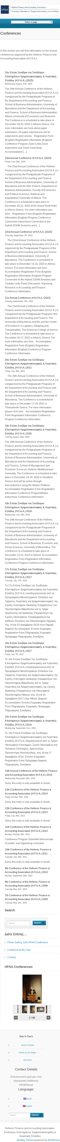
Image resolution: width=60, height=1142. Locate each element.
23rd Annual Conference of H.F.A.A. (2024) (28, 158)
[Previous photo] (16, 1017)
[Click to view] (24, 1009)
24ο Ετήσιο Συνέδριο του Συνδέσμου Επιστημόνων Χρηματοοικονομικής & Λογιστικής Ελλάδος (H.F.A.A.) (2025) (31, 76)
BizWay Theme (25, 1140)
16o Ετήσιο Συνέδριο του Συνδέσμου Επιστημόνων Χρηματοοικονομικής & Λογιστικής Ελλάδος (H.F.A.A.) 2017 (31, 647)
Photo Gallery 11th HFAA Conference (27, 942)
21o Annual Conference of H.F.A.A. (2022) (28, 298)
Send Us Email (27, 1045)
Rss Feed (28, 1060)
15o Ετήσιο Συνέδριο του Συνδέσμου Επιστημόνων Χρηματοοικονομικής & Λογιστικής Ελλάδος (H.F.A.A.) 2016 (31, 720)
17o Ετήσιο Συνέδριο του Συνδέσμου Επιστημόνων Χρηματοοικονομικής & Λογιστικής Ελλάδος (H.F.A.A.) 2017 (31, 573)
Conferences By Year (19, 950)
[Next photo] (48, 1017)
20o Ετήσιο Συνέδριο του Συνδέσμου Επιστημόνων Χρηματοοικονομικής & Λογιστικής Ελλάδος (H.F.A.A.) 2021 (31, 363)
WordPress (54, 1140)
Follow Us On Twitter (27, 1053)
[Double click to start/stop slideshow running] (32, 1009)
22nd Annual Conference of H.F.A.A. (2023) (28, 232)
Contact (11, 957)
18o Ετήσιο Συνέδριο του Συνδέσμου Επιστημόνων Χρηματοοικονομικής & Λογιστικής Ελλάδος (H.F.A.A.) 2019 (31, 507)
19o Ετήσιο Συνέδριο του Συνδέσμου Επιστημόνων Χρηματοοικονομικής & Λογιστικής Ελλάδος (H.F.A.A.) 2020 (31, 429)
